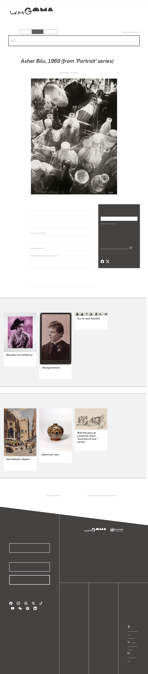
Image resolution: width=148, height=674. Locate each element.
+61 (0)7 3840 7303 (132, 639)
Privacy (31, 668)
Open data (74, 598)
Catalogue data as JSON (114, 247)
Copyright (45, 668)
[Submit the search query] (10, 40)
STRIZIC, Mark (68, 71)
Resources (50, 31)
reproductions (52, 488)
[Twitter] (107, 261)
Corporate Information (66, 668)
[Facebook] (102, 261)
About (72, 616)
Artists (118, 21)
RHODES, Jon (84, 319)
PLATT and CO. (49, 368)
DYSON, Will (83, 439)
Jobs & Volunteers (14, 668)
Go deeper (133, 21)
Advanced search (131, 31)
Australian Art (37, 229)
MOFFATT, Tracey (15, 355)
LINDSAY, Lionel (14, 460)
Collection (29, 20)
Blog (71, 612)
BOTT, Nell (47, 452)
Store (71, 609)
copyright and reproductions (100, 488)
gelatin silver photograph (43, 251)
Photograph (36, 244)
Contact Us (133, 650)
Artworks (104, 21)
